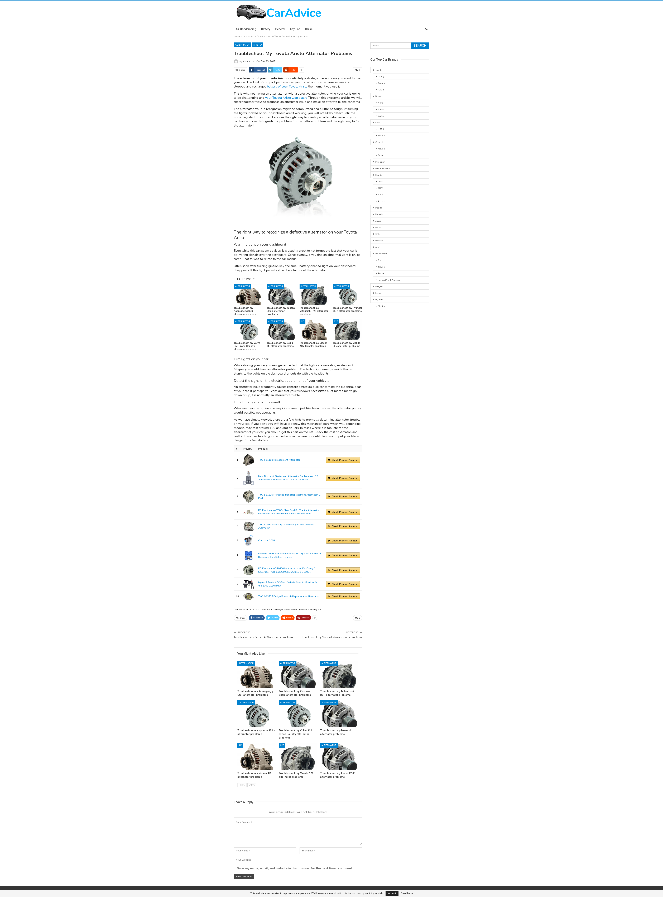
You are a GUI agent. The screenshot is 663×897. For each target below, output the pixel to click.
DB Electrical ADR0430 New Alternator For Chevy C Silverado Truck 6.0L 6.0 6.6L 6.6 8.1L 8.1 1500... (286, 570)
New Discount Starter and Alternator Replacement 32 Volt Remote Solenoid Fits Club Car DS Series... (288, 478)
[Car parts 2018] (248, 540)
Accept (392, 893)
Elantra (381, 306)
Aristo (257, 44)
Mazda (378, 207)
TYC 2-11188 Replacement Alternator (279, 460)
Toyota (378, 70)
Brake (309, 29)
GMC (377, 234)
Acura (378, 221)
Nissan (378, 96)
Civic (380, 181)
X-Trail (381, 102)
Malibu (381, 148)
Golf (380, 260)
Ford (377, 122)
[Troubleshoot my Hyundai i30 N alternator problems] (347, 294)
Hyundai (379, 299)
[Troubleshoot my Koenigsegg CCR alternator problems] (248, 294)
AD (302, 321)
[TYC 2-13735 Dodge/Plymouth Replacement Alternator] (248, 596)
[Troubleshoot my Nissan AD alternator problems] (314, 329)
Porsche (379, 240)
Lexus (378, 293)
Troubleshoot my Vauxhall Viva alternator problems (331, 637)
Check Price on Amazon (345, 460)
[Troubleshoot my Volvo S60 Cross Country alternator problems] (248, 329)
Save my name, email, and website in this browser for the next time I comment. (295, 868)
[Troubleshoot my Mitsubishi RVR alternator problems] (314, 294)
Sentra (381, 116)
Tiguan (381, 266)
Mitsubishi (380, 162)
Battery (265, 29)
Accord (381, 201)
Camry (381, 76)
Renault (379, 214)
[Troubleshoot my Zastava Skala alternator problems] (281, 294)
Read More (407, 893)
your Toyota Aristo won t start (286, 98)
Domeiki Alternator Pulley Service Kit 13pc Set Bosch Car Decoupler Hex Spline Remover (289, 555)
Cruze (380, 155)
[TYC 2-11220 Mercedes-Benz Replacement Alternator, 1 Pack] (248, 496)
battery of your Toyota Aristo (287, 86)
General (280, 29)
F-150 (381, 129)
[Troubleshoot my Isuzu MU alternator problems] (281, 329)
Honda (378, 175)
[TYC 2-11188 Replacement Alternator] (248, 460)
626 (336, 321)
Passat (381, 273)
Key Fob (295, 29)
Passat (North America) (389, 280)
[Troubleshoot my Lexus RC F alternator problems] (339, 756)
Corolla (381, 83)
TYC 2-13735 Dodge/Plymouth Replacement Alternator (288, 596)
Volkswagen (381, 253)
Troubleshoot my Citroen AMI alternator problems (263, 637)
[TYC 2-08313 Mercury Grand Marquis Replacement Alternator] (248, 526)
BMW (378, 227)
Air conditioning (246, 29)
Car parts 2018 (266, 540)
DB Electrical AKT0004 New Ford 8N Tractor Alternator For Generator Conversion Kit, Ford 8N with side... (288, 512)
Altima (381, 109)
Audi (377, 247)
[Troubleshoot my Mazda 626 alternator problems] (347, 329)
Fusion (381, 135)
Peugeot (379, 286)
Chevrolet (380, 142)
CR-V (380, 188)
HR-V (380, 194)
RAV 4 (381, 89)
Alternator (242, 44)
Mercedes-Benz (382, 168)
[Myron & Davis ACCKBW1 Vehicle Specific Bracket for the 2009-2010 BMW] (248, 584)
